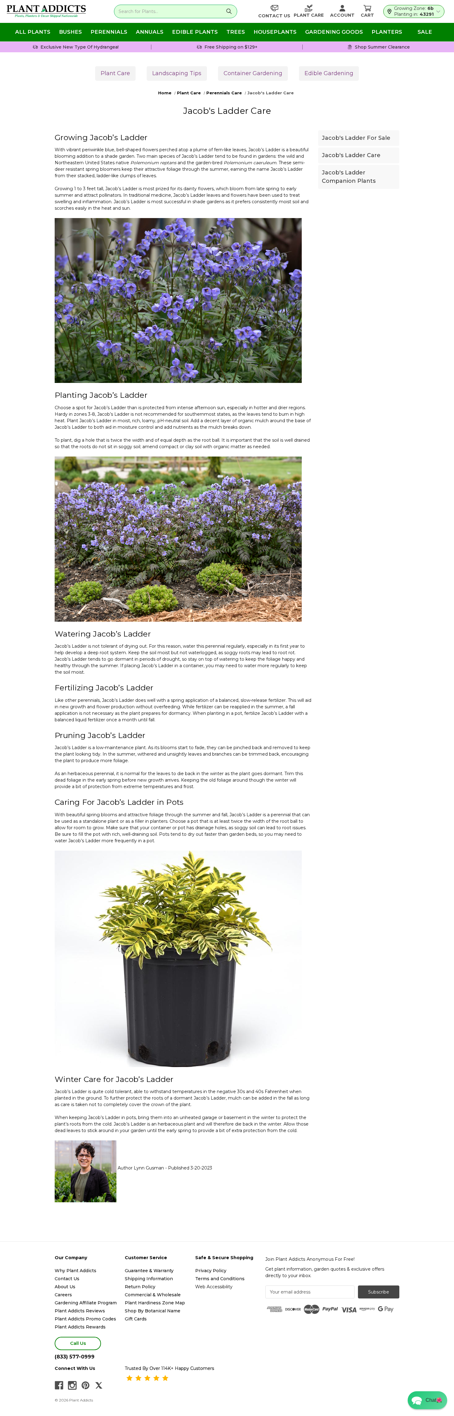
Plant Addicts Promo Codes (85, 1319)
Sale (425, 32)
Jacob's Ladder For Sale (356, 138)
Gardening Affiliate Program (86, 1303)
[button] (427, 1400)
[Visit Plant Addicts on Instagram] (72, 1385)
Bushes (70, 32)
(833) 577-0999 (75, 1357)
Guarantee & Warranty (149, 1270)
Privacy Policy (210, 1270)
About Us (65, 1286)
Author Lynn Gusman (141, 1168)
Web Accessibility (214, 1286)
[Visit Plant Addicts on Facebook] (59, 1385)
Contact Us (67, 1278)
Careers (63, 1295)
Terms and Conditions (220, 1278)
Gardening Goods (334, 32)
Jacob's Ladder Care (351, 155)
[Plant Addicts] (46, 11)
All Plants (32, 32)
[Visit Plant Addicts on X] (99, 1385)
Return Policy (140, 1286)
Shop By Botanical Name (152, 1311)
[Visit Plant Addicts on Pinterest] (85, 1385)
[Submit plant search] (229, 11)
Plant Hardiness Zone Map (155, 1303)
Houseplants (275, 32)
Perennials (108, 32)
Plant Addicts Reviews (80, 1311)
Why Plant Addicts (75, 1270)
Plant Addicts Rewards (80, 1327)
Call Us (78, 1343)
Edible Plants (195, 32)
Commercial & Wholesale (153, 1295)
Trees (235, 32)
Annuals (149, 32)
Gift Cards (136, 1319)
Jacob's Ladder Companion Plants (349, 176)
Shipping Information (149, 1278)
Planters (387, 32)
